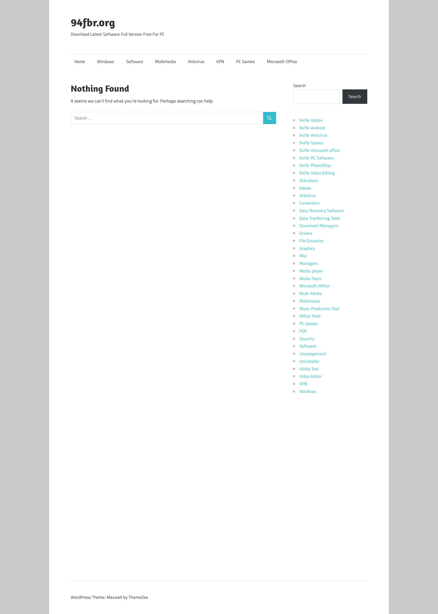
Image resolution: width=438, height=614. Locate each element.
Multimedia (165, 61)
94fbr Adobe (310, 120)
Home (79, 61)
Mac (303, 255)
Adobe (305, 188)
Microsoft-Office (282, 61)
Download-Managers (318, 225)
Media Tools (310, 278)
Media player (311, 271)
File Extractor (311, 240)
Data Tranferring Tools (319, 218)
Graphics (307, 248)
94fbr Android (312, 128)
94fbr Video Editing (317, 173)
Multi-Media (310, 293)
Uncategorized (312, 353)
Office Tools (310, 316)
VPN (220, 61)
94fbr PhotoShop (315, 165)
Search (299, 85)
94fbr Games (311, 143)
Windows (105, 61)
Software (134, 61)
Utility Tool (309, 369)
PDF (303, 331)
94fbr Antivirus (313, 135)
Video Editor (310, 376)
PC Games (245, 61)
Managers (308, 263)
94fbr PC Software (316, 158)
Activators (308, 180)
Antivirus (196, 61)
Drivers (306, 233)
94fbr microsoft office (319, 150)
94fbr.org (93, 22)
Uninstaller (309, 361)
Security (306, 338)
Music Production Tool (319, 308)
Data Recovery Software (321, 210)
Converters (309, 203)
